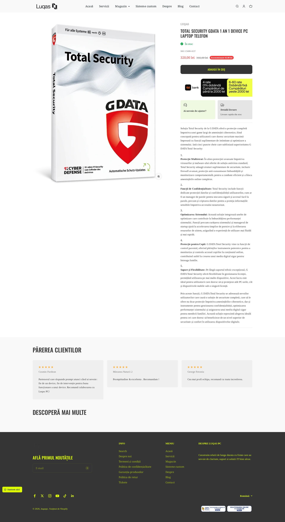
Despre (167, 6)
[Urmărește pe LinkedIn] (73, 496)
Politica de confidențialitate (135, 466)
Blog (180, 6)
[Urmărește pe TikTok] (65, 496)
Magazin (121, 6)
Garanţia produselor (131, 472)
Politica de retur (128, 477)
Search (123, 451)
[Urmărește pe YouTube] (57, 496)
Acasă (89, 6)
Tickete (123, 482)
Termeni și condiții (130, 461)
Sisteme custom (146, 6)
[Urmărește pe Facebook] (35, 496)
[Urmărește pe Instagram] (50, 496)
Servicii (104, 6)
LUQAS (184, 24)
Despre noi (125, 456)
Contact (194, 6)
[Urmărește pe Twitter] (42, 496)
